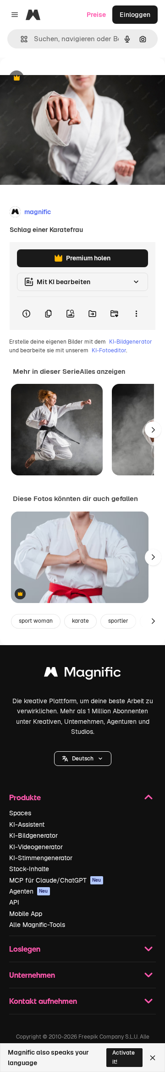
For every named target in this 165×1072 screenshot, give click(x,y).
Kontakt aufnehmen (43, 1001)
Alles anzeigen (102, 371)
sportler (118, 621)
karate (80, 621)
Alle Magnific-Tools (37, 925)
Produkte (25, 797)
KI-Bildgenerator (130, 341)
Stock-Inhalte (29, 869)
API (14, 902)
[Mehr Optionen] (136, 313)
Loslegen (24, 948)
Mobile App (25, 914)
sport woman (36, 621)
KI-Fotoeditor (109, 350)
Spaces (20, 813)
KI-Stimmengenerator (40, 858)
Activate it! (123, 1057)
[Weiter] (153, 429)
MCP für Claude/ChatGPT (55, 880)
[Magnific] (82, 674)
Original (59, 78)
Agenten (28, 891)
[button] (82, 758)
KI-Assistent (26, 824)
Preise (96, 15)
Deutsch (83, 758)
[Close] (152, 1057)
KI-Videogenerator (36, 847)
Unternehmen (32, 975)
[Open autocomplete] (20, 39)
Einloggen (135, 15)
